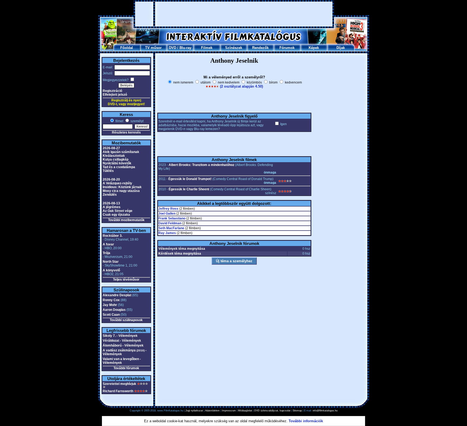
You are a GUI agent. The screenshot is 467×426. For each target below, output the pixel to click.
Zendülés (110, 195)
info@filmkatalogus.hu (325, 410)
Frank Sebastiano (171, 218)
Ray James (167, 233)
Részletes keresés (126, 132)
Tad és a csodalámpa (119, 167)
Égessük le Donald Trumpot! (190, 179)
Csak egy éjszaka (116, 215)
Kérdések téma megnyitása (179, 253)
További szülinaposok (126, 320)
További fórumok (126, 368)
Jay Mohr (110, 305)
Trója (106, 253)
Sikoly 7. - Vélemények (120, 336)
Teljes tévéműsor (126, 279)
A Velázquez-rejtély (117, 183)
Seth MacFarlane (171, 228)
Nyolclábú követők (117, 163)
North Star (111, 262)
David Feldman (169, 223)
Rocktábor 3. (112, 236)
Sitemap (297, 410)
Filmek (206, 48)
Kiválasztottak (114, 156)
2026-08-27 (111, 148)
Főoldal (126, 48)
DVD (172, 48)
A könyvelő (111, 270)
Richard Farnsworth (118, 391)
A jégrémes (112, 207)
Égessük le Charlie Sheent (189, 189)
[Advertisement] (233, 14)
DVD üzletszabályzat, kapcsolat (272, 410)
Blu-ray (185, 48)
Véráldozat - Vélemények (122, 340)
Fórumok (287, 48)
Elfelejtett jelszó (115, 94)
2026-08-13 (111, 203)
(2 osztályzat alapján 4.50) (241, 86)
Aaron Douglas (114, 310)
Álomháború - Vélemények (123, 345)
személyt (137, 121)
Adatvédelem (212, 410)
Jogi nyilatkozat (194, 410)
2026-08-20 (111, 179)
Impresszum (229, 410)
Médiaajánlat (245, 410)
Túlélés (108, 171)
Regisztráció (112, 91)
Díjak (340, 48)
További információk (306, 421)
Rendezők (260, 48)
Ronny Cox (111, 300)
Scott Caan (111, 315)
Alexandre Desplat (117, 295)
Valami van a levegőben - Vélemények (122, 361)
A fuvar (108, 244)
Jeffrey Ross (168, 209)
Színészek (233, 48)
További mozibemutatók (126, 220)
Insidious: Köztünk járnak (122, 187)
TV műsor (153, 48)
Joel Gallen (166, 213)
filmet (119, 121)
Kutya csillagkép (115, 159)
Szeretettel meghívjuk (119, 384)
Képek (314, 48)
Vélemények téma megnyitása (181, 249)
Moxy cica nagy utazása (121, 191)
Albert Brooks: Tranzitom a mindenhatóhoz (201, 165)
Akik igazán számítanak (121, 152)
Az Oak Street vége (117, 211)
